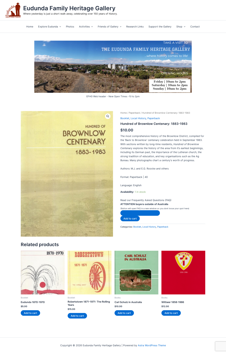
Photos (70, 26)
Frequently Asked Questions (140, 213)
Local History (138, 118)
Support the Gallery (160, 26)
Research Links (135, 26)
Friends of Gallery (108, 26)
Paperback (134, 112)
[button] (59, 26)
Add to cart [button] (30, 313)
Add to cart (130, 218)
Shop (179, 26)
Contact (195, 26)
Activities (84, 26)
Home (29, 26)
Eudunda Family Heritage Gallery (69, 8)
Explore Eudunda (48, 26)
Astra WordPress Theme (152, 345)
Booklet (124, 118)
